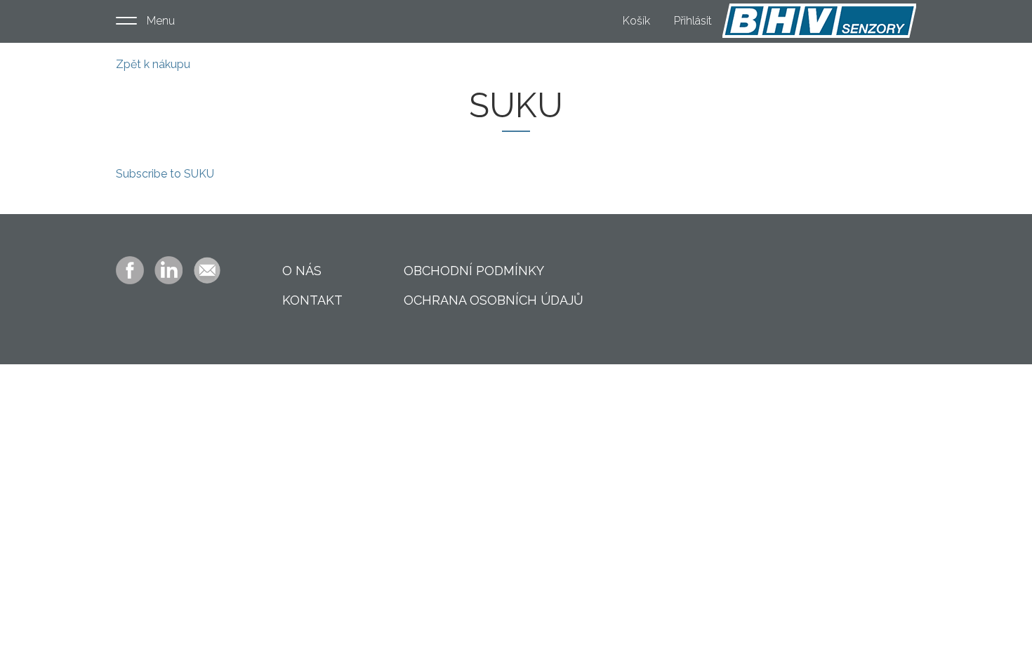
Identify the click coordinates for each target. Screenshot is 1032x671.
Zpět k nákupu (153, 64)
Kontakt (312, 300)
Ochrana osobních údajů (493, 300)
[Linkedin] (168, 269)
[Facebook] (130, 269)
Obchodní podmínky (474, 270)
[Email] (207, 269)
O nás (302, 270)
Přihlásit (693, 20)
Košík (636, 20)
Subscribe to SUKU (165, 173)
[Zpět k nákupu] (819, 21)
